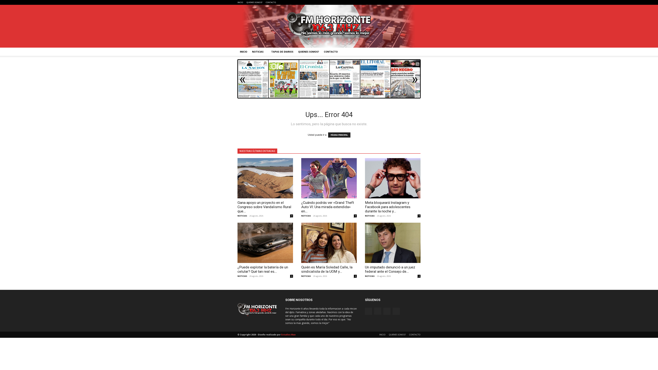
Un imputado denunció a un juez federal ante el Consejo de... (390, 269)
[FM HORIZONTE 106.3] (329, 26)
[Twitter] (418, 2)
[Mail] (412, 2)
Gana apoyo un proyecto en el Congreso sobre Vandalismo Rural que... (264, 207)
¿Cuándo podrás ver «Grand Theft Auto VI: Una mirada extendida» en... (327, 207)
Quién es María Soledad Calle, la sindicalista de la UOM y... (326, 269)
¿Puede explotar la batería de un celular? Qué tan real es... (262, 269)
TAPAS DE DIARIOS (282, 51)
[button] (416, 52)
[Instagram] (406, 2)
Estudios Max (288, 334)
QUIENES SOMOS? (254, 2)
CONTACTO (271, 2)
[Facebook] (401, 2)
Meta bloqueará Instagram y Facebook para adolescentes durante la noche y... (387, 207)
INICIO (240, 2)
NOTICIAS (258, 51)
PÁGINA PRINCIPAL (339, 135)
